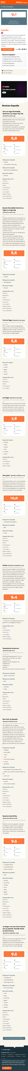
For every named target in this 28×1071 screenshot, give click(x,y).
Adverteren (3, 1054)
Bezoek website (7, 49)
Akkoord (6, 1068)
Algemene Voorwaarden (20, 1054)
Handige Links (10, 1054)
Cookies (24, 1056)
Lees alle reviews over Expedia (14, 1038)
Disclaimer (18, 1056)
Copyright (3, 1056)
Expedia (4, 30)
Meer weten (22, 1064)
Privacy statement (10, 1056)
